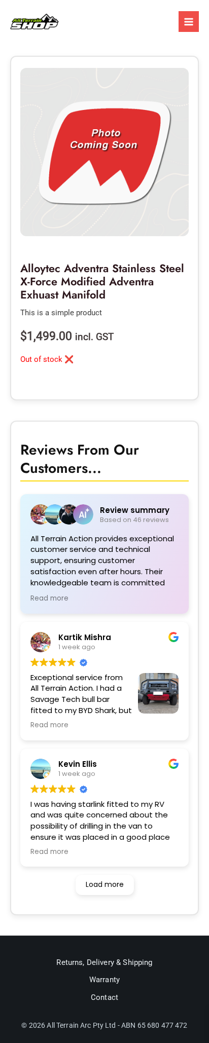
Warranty (104, 979)
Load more (105, 884)
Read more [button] (49, 598)
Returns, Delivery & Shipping (104, 962)
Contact (104, 997)
